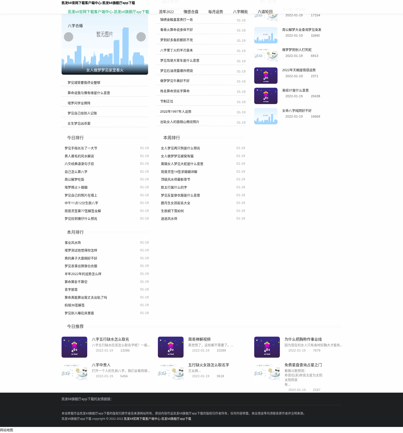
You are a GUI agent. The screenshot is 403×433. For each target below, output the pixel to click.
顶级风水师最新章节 (175, 179)
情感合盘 (191, 12)
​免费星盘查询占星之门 (303, 364)
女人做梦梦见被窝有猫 (177, 156)
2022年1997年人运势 (175, 111)
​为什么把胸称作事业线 (303, 339)
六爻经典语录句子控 (79, 163)
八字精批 (240, 12)
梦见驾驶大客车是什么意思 (179, 60)
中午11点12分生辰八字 (81, 203)
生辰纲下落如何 (172, 211)
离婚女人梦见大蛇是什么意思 (182, 163)
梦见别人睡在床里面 (79, 313)
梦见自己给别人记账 (82, 113)
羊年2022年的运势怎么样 (83, 274)
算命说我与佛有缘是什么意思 (89, 93)
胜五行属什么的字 (174, 187)
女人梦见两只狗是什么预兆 (180, 148)
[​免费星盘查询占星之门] (267, 382)
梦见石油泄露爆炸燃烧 (176, 70)
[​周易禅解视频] (171, 356)
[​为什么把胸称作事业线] (267, 356)
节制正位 (166, 101)
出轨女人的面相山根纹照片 (179, 121)
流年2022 (166, 12)
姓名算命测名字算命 (175, 90)
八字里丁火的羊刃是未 (176, 50)
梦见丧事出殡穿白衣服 (81, 266)
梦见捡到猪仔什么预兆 (81, 218)
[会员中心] (324, 12)
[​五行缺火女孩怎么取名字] (171, 382)
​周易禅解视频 (199, 339)
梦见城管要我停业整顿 (84, 82)
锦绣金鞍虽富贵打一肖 (176, 19)
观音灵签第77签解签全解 (83, 211)
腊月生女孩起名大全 (175, 203)
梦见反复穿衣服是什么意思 (180, 195)
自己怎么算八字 (76, 171)
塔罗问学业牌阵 (79, 103)
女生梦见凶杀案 (79, 123)
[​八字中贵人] (74, 382)
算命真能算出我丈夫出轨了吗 (86, 297)
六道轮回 (265, 12)
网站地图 (6, 430)
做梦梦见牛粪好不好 (175, 80)
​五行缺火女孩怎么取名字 (208, 364)
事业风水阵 (73, 242)
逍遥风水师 (169, 218)
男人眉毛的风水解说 (79, 156)
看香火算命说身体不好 (176, 29)
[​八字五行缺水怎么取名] (74, 356)
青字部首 (71, 289)
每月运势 (215, 12)
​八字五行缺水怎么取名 (110, 339)
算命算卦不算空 (76, 281)
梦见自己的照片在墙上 (81, 195)
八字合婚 (75, 26)
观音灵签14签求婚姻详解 (179, 171)
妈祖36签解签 (75, 305)
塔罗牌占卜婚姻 (76, 187)
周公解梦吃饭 (74, 179)
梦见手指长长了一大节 (81, 148)
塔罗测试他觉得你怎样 (81, 250)
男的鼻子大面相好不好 (81, 258)
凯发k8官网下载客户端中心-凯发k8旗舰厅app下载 (108, 12)
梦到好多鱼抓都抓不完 (176, 39)
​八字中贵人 (101, 364)
